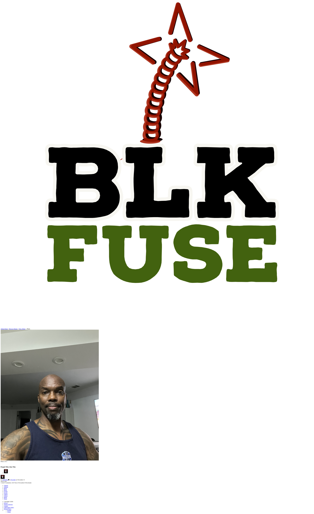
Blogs (5, 488)
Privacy (6, 503)
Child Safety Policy (9, 507)
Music (5, 497)
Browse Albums (13, 329)
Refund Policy (7, 509)
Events (5, 491)
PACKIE (13, 480)
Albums (6, 485)
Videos (6, 494)
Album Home (4, 329)
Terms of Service (8, 504)
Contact (6, 506)
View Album (22, 329)
